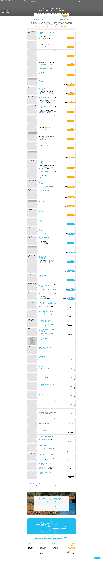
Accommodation (39, 13)
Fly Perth (42, 201)
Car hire (41, 546)
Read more (48, 38)
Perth (29, 549)
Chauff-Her (42, 445)
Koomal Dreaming (44, 115)
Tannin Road (42, 88)
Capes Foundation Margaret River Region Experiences (46, 192)
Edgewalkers (43, 293)
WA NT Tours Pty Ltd (45, 97)
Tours (45, 13)
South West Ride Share (46, 436)
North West (30, 548)
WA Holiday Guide (55, 26)
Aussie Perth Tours (45, 400)
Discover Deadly (44, 50)
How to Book (42, 553)
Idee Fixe (41, 41)
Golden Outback (30, 547)
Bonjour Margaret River (46, 124)
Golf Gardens (43, 275)
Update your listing (55, 547)
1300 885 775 (72, 545)
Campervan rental (43, 547)
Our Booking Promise (43, 555)
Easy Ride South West (45, 347)
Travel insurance (42, 549)
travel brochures (35, 486)
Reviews (41, 554)
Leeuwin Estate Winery (46, 311)
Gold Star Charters (45, 472)
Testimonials (54, 549)
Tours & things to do (43, 548)
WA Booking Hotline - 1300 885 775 (43, 26)
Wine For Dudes (44, 59)
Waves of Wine (43, 338)
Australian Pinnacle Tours (47, 133)
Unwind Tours (43, 427)
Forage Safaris (43, 374)
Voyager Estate (43, 356)
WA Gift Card (64, 13)
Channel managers (55, 548)
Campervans (56, 13)
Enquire (65, 538)
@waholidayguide (63, 26)
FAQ (40, 552)
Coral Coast (30, 546)
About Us (29, 552)
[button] (38, 16)
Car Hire (50, 13)
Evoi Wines (42, 365)
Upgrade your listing (55, 546)
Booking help (97, 557)
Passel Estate (43, 210)
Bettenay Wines (43, 409)
